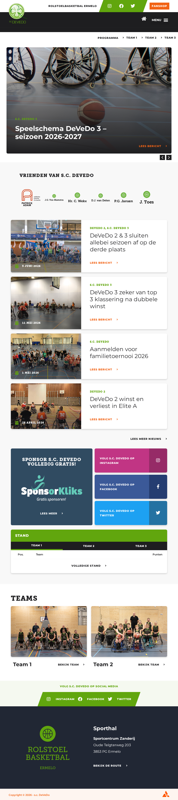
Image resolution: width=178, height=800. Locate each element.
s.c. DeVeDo (99, 341)
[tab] (37, 546)
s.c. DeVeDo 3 (26, 119)
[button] (159, 19)
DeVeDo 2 (97, 228)
